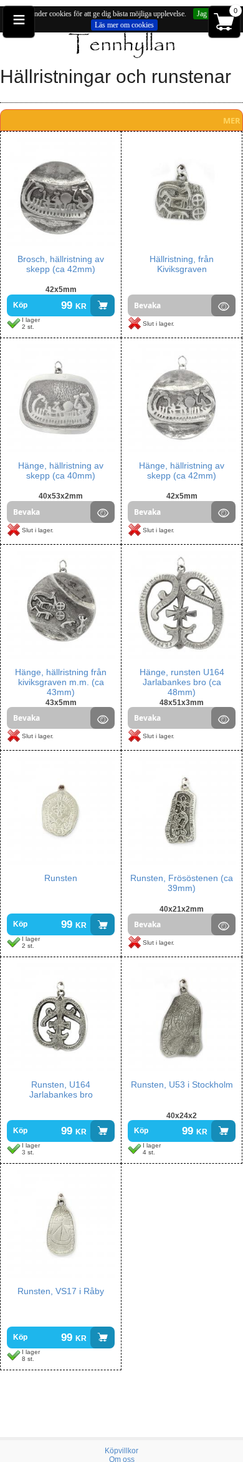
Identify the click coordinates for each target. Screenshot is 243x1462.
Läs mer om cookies (124, 25)
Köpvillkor (121, 1450)
